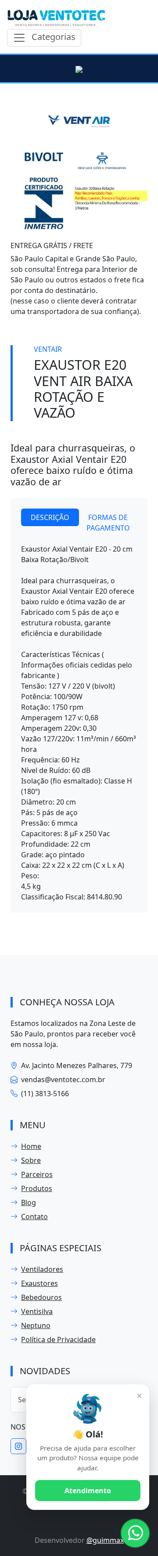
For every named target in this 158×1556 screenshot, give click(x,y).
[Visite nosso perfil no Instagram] (18, 1446)
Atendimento (88, 1490)
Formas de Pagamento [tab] (108, 523)
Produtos (36, 1188)
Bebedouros (41, 1297)
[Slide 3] (94, 229)
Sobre (31, 1160)
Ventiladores (42, 1269)
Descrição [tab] (50, 517)
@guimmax (105, 1540)
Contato (34, 1216)
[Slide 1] (63, 229)
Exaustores (39, 1283)
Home (31, 1146)
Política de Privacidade (58, 1339)
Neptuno (35, 1325)
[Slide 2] (79, 229)
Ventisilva (37, 1311)
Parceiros (37, 1174)
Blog (28, 1202)
